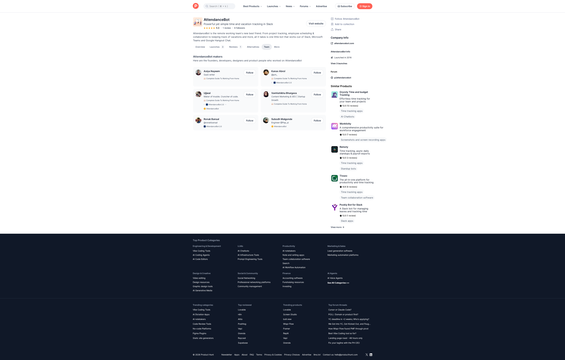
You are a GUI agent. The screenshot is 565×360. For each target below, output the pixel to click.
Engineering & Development (207, 246)
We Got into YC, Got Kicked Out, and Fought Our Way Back (349, 324)
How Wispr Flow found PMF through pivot (348, 328)
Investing (287, 286)
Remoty (344, 146)
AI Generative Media (202, 290)
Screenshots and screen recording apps (363, 139)
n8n (240, 314)
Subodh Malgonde (281, 119)
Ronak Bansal (211, 119)
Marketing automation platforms (342, 255)
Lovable (242, 309)
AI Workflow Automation (294, 267)
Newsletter (226, 354)
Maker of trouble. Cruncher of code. (221, 96)
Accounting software (293, 278)
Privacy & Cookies (273, 354)
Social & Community (248, 273)
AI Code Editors (200, 259)
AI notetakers (289, 251)
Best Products (251, 6)
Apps (236, 354)
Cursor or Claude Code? (339, 309)
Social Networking (246, 278)
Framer (286, 328)
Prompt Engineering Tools (250, 259)
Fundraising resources (293, 282)
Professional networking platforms (254, 282)
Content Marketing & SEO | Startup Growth (288, 98)
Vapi (240, 328)
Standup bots (348, 168)
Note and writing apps (293, 255)
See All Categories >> (338, 282)
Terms (259, 354)
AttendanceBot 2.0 (284, 82)
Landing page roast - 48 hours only (345, 338)
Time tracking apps (351, 110)
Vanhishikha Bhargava (284, 93)
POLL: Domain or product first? (343, 314)
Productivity (289, 246)
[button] (277, 46)
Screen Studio (290, 314)
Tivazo (343, 175)
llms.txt (317, 354)
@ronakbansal (210, 122)
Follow (249, 72)
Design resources (201, 282)
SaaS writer (209, 74)
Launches (272, 6)
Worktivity (345, 123)
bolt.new (287, 319)
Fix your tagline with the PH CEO (344, 343)
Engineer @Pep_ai (280, 122)
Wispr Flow (288, 324)
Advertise (321, 6)
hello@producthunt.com (346, 354)
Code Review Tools (202, 324)
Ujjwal (207, 93)
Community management (250, 286)
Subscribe (346, 6)
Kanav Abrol (278, 71)
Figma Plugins (199, 333)
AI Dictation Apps (201, 314)
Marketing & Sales (336, 246)
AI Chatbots (347, 116)
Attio (240, 319)
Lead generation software (339, 251)
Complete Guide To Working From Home (222, 78)
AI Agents (332, 273)
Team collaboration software (357, 197)
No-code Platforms (202, 328)
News (289, 6)
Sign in (366, 6)
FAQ (252, 354)
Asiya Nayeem (212, 71)
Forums (304, 6)
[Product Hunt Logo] (196, 6)
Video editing (199, 278)
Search (286, 263)
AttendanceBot (212, 109)
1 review (227, 28)
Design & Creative (201, 273)
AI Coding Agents (201, 255)
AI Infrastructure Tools (248, 255)
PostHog (242, 324)
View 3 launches (339, 63)
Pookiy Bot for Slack (351, 204)
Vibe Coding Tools (201, 251)
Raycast (242, 338)
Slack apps (347, 220)
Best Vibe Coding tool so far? (342, 333)
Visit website (316, 23)
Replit (286, 333)
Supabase (243, 343)
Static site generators (203, 338)
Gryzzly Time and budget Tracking (354, 93)
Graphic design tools (203, 286)
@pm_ (274, 74)
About (244, 354)
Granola (241, 333)
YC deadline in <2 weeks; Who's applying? (348, 319)
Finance (287, 273)
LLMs (240, 246)
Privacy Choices (292, 354)
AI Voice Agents (335, 278)
